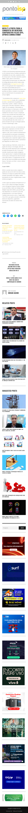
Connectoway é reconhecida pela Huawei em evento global (13, 341)
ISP (15, 252)
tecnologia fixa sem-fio (16, 84)
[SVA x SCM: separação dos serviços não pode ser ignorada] (12, 485)
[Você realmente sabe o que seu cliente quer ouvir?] (12, 441)
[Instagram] (11, 1)
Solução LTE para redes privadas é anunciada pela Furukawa (13, 410)
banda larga (6, 252)
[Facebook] (8, 1)
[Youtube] (16, 1)
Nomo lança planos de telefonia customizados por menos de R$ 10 (10, 517)
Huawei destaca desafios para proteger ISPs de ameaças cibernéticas (13, 379)
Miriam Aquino (8, 40)
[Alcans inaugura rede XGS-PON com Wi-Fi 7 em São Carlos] (12, 352)
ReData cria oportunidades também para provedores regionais (12, 322)
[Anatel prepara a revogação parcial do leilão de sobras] (12, 462)
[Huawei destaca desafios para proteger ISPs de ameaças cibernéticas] (12, 371)
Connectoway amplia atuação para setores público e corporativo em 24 (19, 228)
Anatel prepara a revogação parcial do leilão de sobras (12, 472)
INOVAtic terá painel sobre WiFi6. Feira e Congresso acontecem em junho (7, 228)
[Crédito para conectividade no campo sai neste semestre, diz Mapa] (12, 421)
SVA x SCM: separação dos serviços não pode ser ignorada (13, 496)
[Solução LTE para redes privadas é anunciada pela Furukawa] (12, 402)
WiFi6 (7, 254)
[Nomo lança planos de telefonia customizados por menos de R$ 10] (12, 507)
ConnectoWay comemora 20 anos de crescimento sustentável (7, 239)
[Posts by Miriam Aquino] (3, 40)
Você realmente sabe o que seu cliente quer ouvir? (13, 451)
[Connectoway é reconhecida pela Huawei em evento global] (12, 333)
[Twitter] (13, 1)
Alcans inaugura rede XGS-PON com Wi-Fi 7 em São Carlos (13, 360)
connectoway (12, 252)
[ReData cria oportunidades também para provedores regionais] (12, 314)
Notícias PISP (5, 26)
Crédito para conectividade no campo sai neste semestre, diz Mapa (12, 430)
